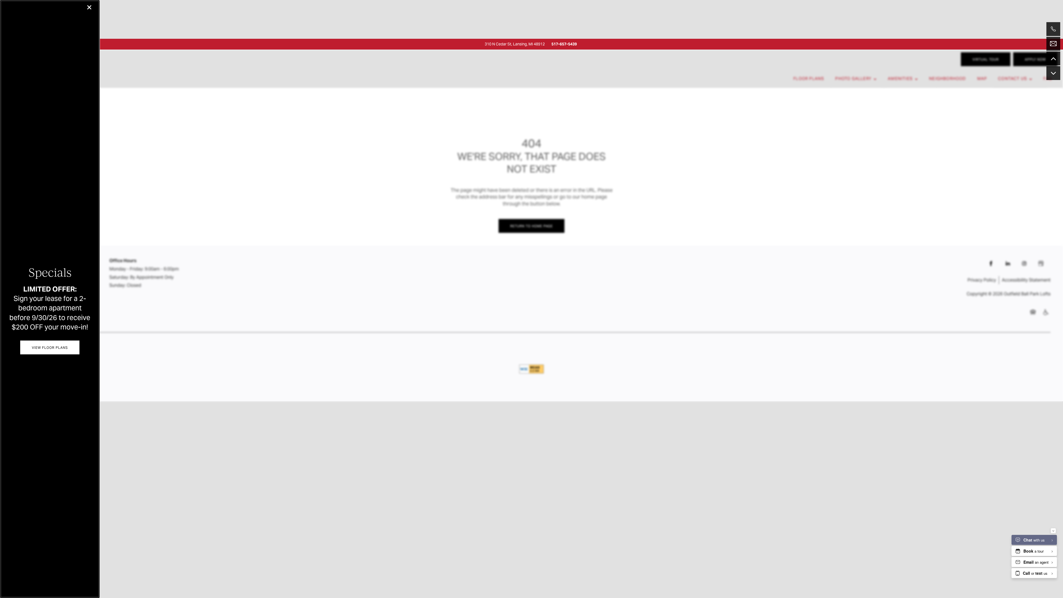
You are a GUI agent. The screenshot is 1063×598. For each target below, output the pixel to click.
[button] (49, 347)
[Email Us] (1053, 44)
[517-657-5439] (1053, 29)
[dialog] (50, 299)
